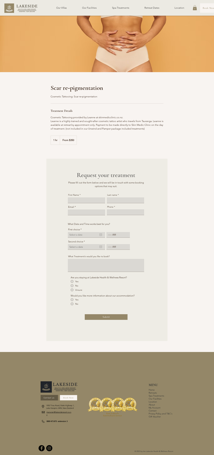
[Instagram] (49, 448)
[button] (195, 7)
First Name (73, 195)
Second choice (77, 241)
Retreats (153, 392)
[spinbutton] (118, 235)
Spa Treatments (156, 395)
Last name (112, 195)
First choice (75, 229)
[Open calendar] (100, 234)
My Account (154, 407)
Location (153, 401)
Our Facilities (155, 398)
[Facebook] (42, 448)
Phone (110, 207)
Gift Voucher (155, 416)
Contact (153, 410)
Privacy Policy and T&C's (160, 413)
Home (152, 389)
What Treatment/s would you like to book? (89, 256)
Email (71, 207)
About (152, 404)
